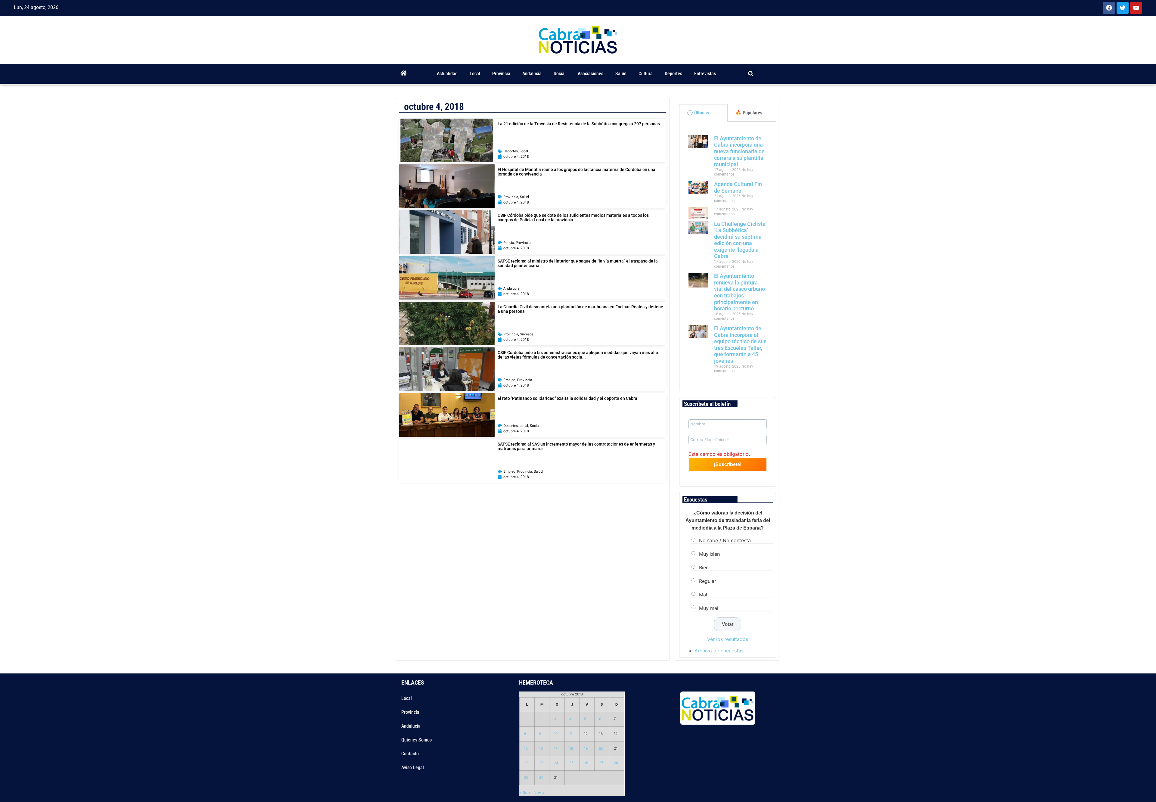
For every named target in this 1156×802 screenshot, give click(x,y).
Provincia (501, 73)
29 (526, 778)
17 (556, 748)
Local (475, 73)
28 (616, 763)
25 (571, 763)
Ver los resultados (727, 639)
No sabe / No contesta (725, 540)
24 (556, 763)
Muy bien (709, 554)
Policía (508, 243)
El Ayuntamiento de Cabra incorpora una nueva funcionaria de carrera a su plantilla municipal (739, 151)
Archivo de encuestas (719, 651)
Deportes (673, 73)
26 (586, 763)
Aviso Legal (412, 767)
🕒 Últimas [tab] (698, 113)
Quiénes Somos (416, 740)
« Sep (524, 792)
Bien (704, 567)
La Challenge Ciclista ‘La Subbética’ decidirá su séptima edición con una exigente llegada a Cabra (740, 240)
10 (556, 734)
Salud (620, 73)
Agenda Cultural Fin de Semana (738, 187)
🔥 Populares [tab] (748, 113)
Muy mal (708, 608)
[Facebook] (1109, 8)
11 (570, 734)
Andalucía (532, 73)
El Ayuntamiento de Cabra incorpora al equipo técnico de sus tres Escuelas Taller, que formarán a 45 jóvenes (740, 344)
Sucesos (526, 334)
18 (571, 748)
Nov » (538, 792)
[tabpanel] (727, 256)
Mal (703, 594)
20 (601, 748)
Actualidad (447, 73)
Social (560, 73)
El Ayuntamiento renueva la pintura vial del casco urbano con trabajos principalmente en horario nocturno (739, 292)
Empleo (509, 380)
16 (541, 748)
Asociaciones (590, 73)
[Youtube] (1136, 8)
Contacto (410, 754)
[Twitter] (1123, 8)
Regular (707, 581)
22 (526, 763)
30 (541, 778)
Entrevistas (705, 73)
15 (526, 748)
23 (541, 763)
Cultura (646, 73)
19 (586, 748)
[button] (751, 74)
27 (601, 763)
